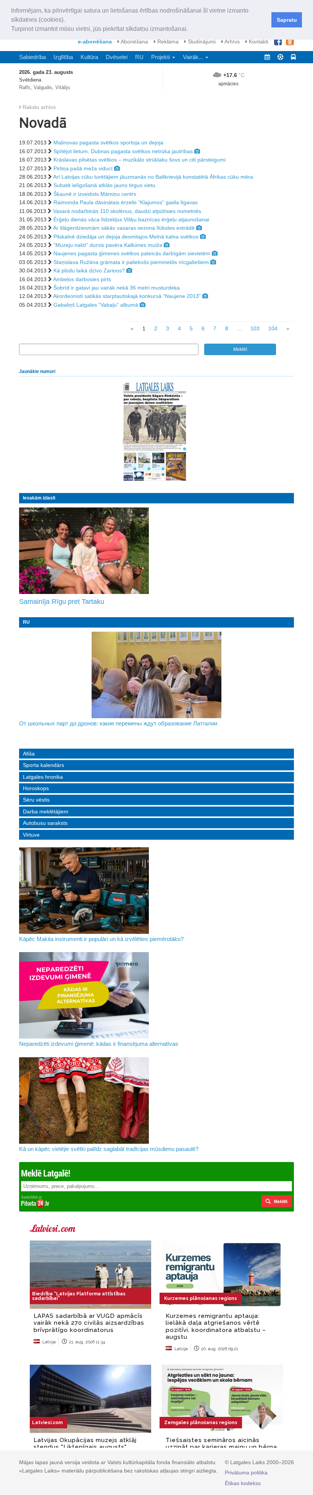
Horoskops (36, 788)
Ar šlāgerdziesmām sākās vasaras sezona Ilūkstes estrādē (124, 228)
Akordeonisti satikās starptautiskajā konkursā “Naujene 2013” (127, 296)
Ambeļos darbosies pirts (82, 279)
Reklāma (167, 41)
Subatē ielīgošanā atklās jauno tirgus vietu (104, 185)
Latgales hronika (43, 777)
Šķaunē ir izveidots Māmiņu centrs (94, 194)
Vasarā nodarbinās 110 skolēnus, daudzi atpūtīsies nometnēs (127, 211)
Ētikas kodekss (243, 1483)
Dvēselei (116, 57)
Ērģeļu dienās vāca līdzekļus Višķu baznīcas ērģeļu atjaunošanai (131, 219)
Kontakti (257, 41)
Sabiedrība (32, 57)
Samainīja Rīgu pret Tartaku (61, 601)
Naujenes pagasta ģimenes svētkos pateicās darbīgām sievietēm (131, 253)
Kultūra (89, 57)
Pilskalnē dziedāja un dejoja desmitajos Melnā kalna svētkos (125, 237)
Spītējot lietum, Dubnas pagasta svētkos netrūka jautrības (123, 151)
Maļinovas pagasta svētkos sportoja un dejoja (108, 142)
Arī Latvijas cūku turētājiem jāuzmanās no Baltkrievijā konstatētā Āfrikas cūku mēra (153, 177)
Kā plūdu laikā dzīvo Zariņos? (89, 270)
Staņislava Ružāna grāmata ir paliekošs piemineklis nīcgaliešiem (131, 262)
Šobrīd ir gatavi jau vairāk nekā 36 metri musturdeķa (116, 288)
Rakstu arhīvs (39, 107)
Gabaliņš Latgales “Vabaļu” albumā (95, 305)
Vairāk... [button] (194, 57)
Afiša (29, 754)
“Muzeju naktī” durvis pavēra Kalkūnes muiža (107, 245)
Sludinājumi (201, 41)
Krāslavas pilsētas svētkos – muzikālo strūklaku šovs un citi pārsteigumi (139, 160)
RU (139, 57)
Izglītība (63, 57)
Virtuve (31, 835)
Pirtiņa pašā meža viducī (83, 168)
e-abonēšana (95, 41)
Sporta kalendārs (43, 765)
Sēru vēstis (36, 800)
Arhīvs (231, 41)
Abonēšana (133, 41)
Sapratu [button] (287, 20)
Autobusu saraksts (45, 823)
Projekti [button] (161, 57)
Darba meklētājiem (45, 811)
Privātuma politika (246, 1472)
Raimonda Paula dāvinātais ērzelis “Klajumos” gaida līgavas (125, 202)
